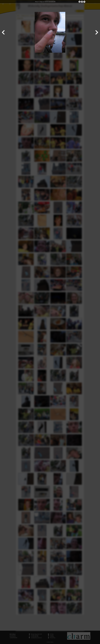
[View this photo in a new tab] (82, 2)
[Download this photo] (80, 2)
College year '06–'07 (43, 1)
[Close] (84, 2)
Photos (36, 1)
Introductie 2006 (52, 1)
